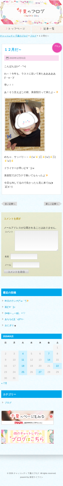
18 (23, 365)
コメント (9, 231)
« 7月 (4, 383)
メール (8, 265)
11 (23, 359)
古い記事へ (10, 204)
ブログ (57, 46)
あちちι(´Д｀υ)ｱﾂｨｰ (14, 319)
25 (23, 372)
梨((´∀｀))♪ (10, 307)
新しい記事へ (52, 204)
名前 (7, 256)
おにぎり (9, 325)
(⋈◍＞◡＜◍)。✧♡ (15, 313)
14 (48, 359)
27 (40, 372)
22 (57, 365)
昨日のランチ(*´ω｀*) (15, 301)
